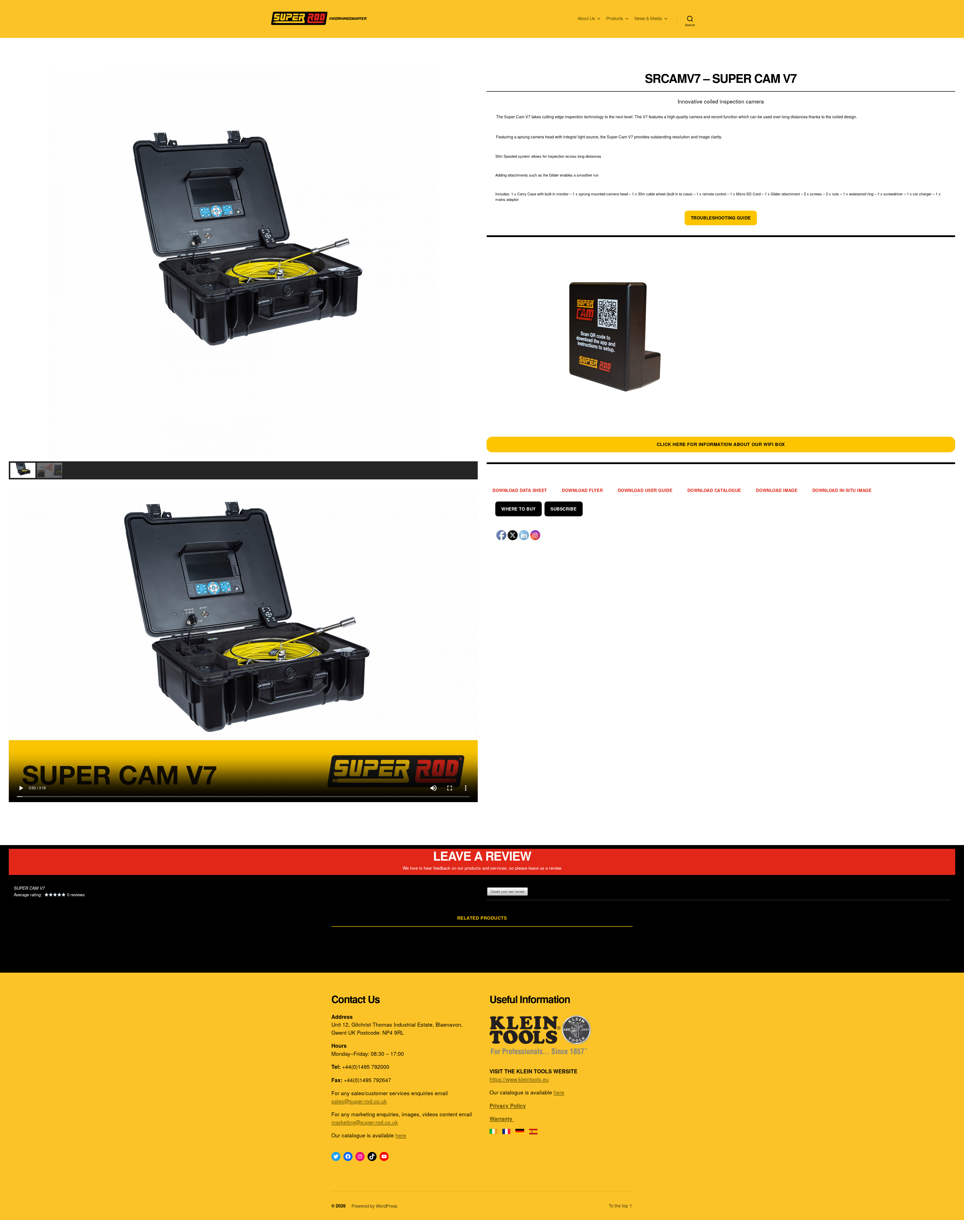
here (400, 1135)
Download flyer (582, 490)
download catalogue (714, 490)
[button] (17, 266)
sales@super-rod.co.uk (359, 1101)
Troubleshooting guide (721, 218)
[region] (243, 275)
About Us (586, 18)
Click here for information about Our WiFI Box (721, 444)
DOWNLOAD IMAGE (776, 490)
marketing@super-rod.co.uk (364, 1122)
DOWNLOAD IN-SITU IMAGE (841, 490)
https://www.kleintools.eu (519, 1079)
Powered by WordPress (374, 1205)
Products (614, 18)
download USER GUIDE (645, 490)
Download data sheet (520, 490)
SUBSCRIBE (563, 509)
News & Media (648, 18)
